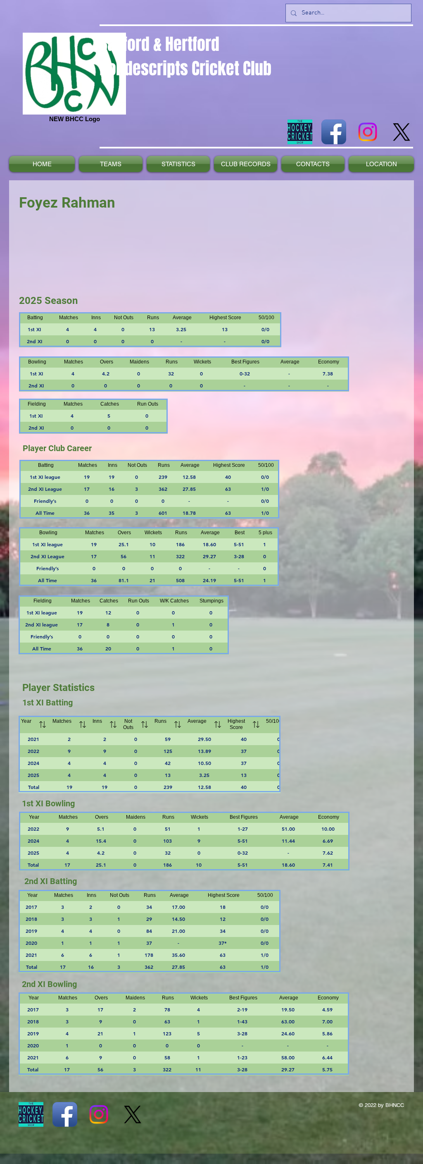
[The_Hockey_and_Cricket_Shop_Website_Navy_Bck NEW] (300, 132)
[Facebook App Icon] (333, 132)
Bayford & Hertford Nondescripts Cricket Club (185, 56)
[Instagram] (367, 132)
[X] (401, 132)
